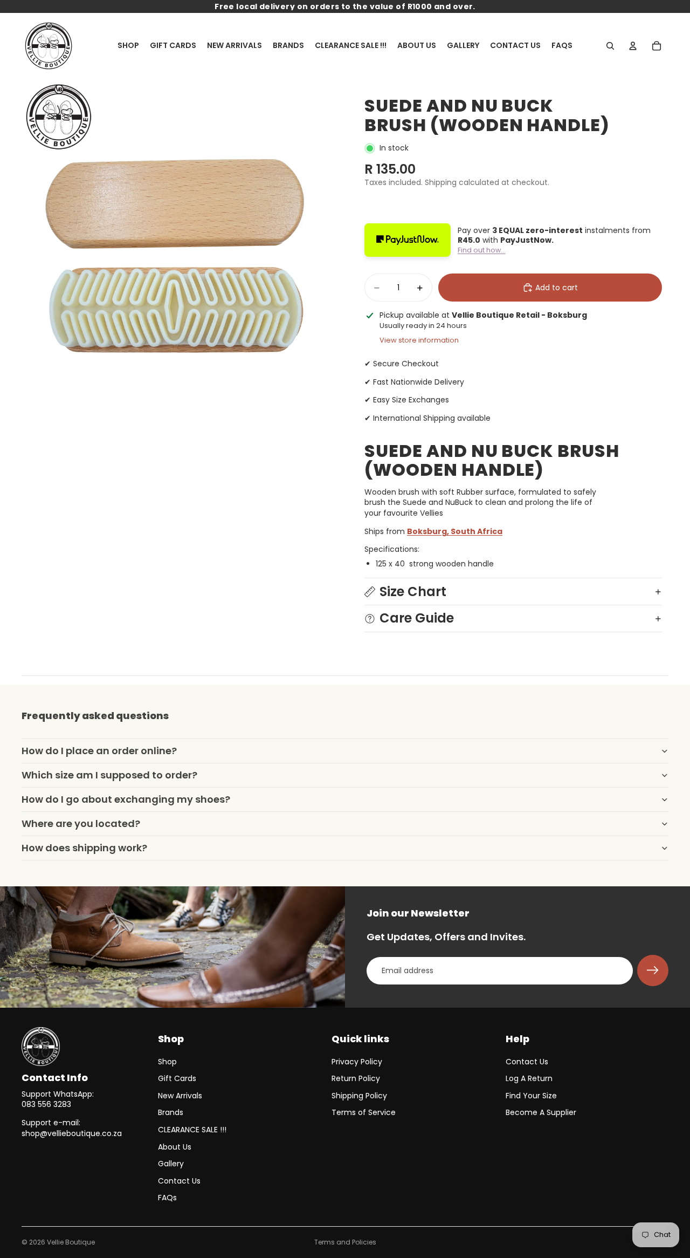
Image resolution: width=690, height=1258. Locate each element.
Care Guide (417, 618)
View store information (419, 340)
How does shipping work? (84, 847)
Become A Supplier (541, 1112)
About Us (174, 1146)
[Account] (633, 46)
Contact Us (179, 1180)
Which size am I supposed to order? (109, 775)
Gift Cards (177, 1078)
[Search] (610, 46)
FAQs (167, 1197)
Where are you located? (81, 823)
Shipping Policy (359, 1095)
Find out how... (482, 250)
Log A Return (529, 1078)
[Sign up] (652, 970)
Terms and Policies (345, 1242)
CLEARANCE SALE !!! (192, 1129)
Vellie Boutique (71, 1242)
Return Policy (356, 1078)
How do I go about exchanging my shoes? (126, 799)
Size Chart (413, 591)
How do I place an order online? (99, 750)
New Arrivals (180, 1095)
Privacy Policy (357, 1061)
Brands (170, 1112)
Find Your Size (531, 1095)
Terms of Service (364, 1112)
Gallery (171, 1163)
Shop (167, 1061)
